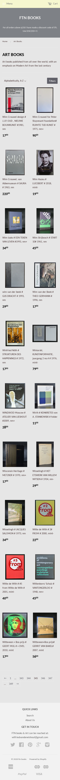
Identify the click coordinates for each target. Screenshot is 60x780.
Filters (52, 80)
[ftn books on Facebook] (21, 746)
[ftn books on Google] (38, 746)
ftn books (30, 18)
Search (30, 715)
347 (50, 678)
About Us (30, 720)
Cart (55, 4)
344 (29, 678)
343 (21, 678)
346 (43, 678)
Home (4, 41)
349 (11, 684)
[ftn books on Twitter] (12, 746)
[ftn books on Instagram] (47, 746)
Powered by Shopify (37, 759)
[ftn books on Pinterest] (30, 746)
